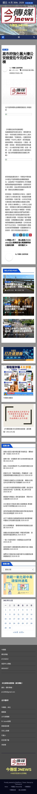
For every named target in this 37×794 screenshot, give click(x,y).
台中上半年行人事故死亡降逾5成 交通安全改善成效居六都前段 (18, 331)
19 (23, 619)
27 (27, 623)
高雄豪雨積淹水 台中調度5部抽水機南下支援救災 (18, 307)
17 (14, 619)
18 (18, 619)
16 (10, 619)
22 (5, 623)
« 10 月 (15, 632)
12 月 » (21, 632)
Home (6, 786)
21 (31, 619)
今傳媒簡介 (28, 786)
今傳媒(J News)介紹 (16, 786)
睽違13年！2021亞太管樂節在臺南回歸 (11, 242)
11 (18, 614)
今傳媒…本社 (6, 707)
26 (23, 623)
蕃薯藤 (3, 712)
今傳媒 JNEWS (18, 25)
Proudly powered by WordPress (13, 782)
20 (27, 619)
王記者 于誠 (20, 290)
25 (18, 623)
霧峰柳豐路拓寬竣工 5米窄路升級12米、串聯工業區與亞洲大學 (18, 287)
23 (10, 623)
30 (10, 628)
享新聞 (3, 745)
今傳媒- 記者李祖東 (17, 68)
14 (31, 614)
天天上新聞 (5, 731)
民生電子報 (5, 740)
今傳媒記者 (13, 790)
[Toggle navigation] (19, 37)
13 (27, 614)
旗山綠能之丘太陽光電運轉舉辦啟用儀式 (24, 242)
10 (14, 614)
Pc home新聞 (6, 721)
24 (14, 623)
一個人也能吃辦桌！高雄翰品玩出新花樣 (17, 540)
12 (23, 614)
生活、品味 (5, 49)
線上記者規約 (22, 790)
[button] (34, 37)
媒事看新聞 (5, 726)
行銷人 (3, 735)
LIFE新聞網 (5, 717)
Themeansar (18, 784)
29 (5, 628)
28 (31, 623)
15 (5, 619)
